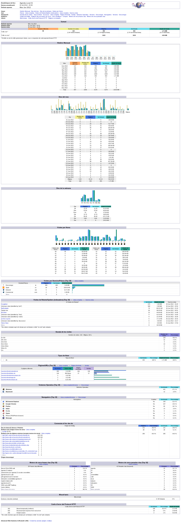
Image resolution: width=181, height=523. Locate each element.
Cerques (65, 16)
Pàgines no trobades (54, 18)
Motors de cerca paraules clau (96, 16)
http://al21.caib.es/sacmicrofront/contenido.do (15, 435)
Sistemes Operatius (82, 14)
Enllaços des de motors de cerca (41, 16)
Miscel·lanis (23, 18)
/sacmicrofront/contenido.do (9, 371)
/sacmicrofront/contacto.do (9, 379)
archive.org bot (5, 319)
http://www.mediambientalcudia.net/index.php (15, 445)
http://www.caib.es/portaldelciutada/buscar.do (15, 441)
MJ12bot (3, 312)
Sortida (73, 14)
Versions (92, 14)
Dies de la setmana (45, 11)
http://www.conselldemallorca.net (12, 449)
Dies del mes (35, 11)
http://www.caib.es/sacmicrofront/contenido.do (16, 437)
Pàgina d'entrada (65, 14)
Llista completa (29, 13)
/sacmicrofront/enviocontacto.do (10, 375)
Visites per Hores (57, 11)
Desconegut (99, 14)
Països (22, 13)
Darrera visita (74, 13)
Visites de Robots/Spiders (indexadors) (47, 13)
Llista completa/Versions (71, 385)
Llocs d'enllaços (57, 16)
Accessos (46, 14)
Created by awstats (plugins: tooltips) (41, 521)
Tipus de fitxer (38, 14)
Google (4, 431)
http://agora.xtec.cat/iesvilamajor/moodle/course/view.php (19, 453)
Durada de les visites (26, 14)
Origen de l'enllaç (25, 16)
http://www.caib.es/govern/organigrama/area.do (16, 439)
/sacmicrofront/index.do (8, 373)
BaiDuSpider (5, 308)
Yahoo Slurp (4, 323)
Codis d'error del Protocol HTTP (37, 18)
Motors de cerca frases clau (77, 16)
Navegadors (108, 14)
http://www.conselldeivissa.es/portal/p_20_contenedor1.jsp (19, 451)
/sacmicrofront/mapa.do (8, 377)
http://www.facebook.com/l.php (11, 447)
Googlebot (4, 304)
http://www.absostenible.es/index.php (13, 443)
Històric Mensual (25, 11)
